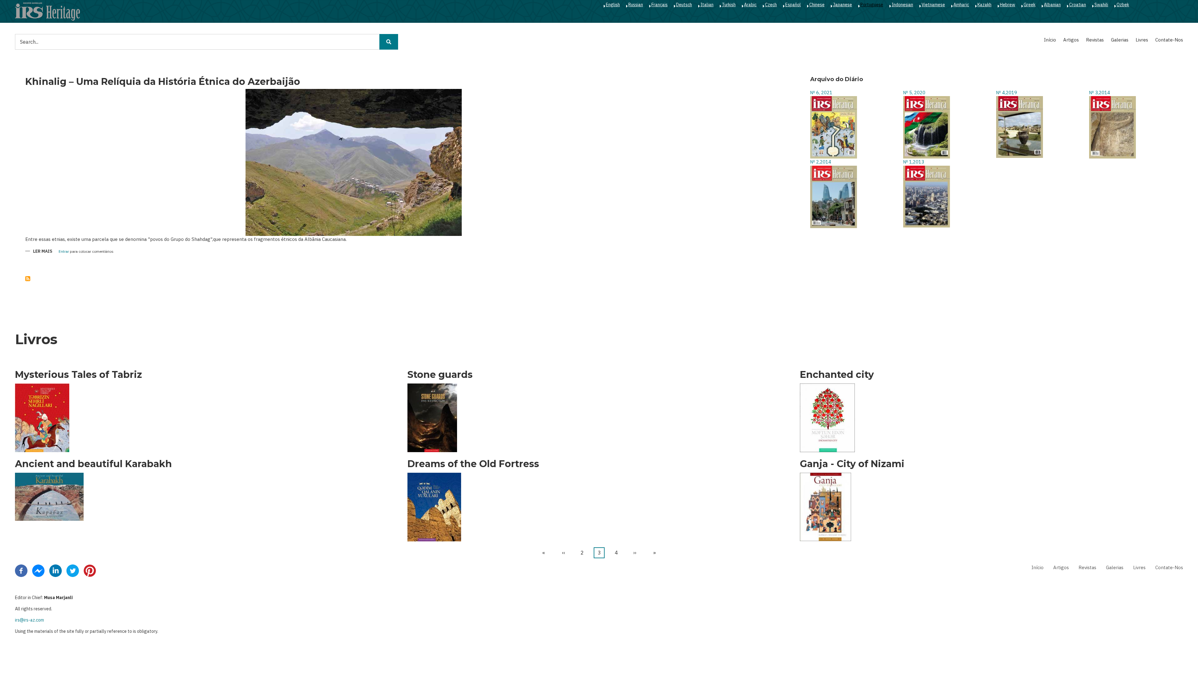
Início (1050, 40)
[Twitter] (72, 570)
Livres (1142, 40)
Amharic (961, 4)
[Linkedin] (55, 570)
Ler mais (42, 251)
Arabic (750, 4)
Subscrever (27, 278)
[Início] (47, 11)
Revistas (1095, 40)
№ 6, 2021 (821, 92)
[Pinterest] (90, 570)
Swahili (1101, 4)
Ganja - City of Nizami (852, 464)
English (613, 4)
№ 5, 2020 (914, 92)
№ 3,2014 (1099, 92)
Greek (1029, 4)
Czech (771, 4)
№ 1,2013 (913, 162)
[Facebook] (21, 570)
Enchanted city (837, 374)
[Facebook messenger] (38, 570)
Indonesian (902, 4)
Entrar (64, 252)
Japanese (842, 4)
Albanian (1052, 4)
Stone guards (440, 374)
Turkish (729, 4)
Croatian (1077, 4)
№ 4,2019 (1006, 92)
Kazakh (984, 4)
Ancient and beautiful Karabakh (93, 464)
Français (659, 4)
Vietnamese (933, 4)
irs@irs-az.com (29, 620)
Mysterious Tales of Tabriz (78, 374)
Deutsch (684, 4)
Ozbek (1123, 4)
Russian (635, 4)
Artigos (1071, 40)
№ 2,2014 (820, 162)
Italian (706, 4)
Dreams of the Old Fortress (473, 464)
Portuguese (871, 4)
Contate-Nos (1169, 40)
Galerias (1119, 40)
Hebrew (1007, 4)
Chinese (817, 4)
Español (793, 4)
